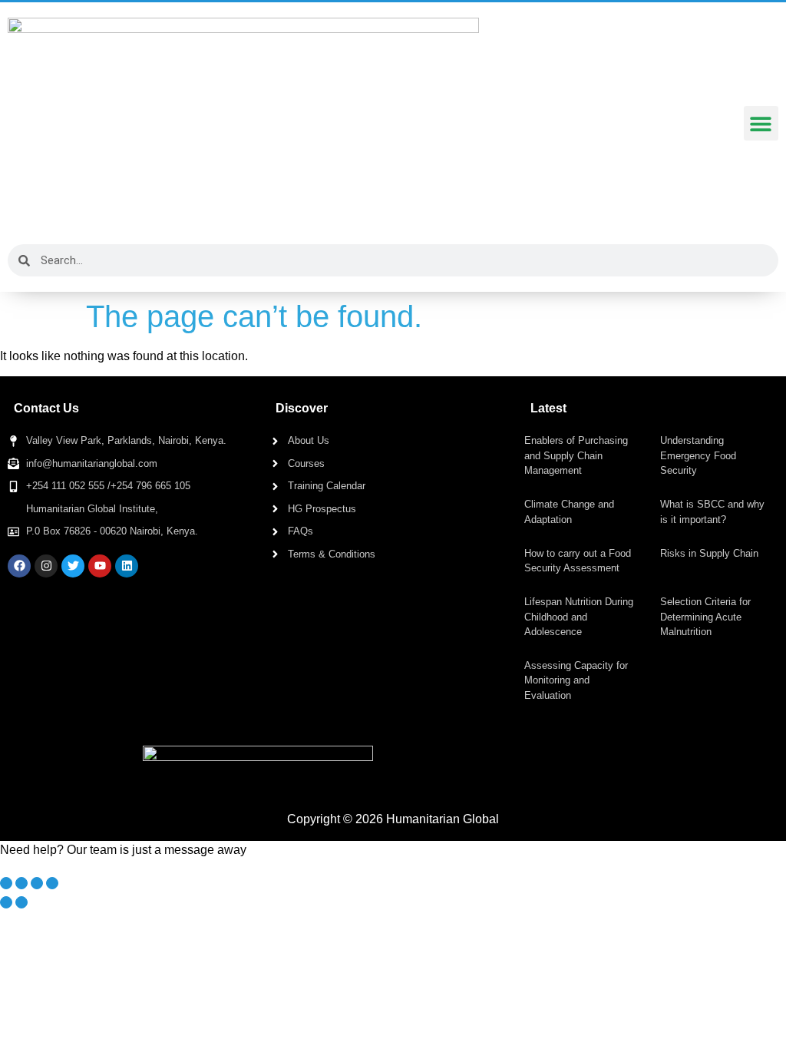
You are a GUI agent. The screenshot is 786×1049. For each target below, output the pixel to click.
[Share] (37, 883)
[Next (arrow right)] (21, 902)
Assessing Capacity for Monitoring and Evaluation (576, 680)
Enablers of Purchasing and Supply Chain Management (576, 455)
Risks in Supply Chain (709, 553)
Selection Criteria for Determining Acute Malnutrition (705, 616)
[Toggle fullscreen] (21, 883)
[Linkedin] (126, 565)
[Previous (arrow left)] (6, 902)
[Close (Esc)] (52, 883)
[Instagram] (46, 565)
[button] (761, 123)
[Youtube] (99, 565)
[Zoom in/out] (6, 883)
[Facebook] (19, 565)
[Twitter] (72, 565)
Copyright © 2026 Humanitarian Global (393, 819)
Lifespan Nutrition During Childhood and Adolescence (578, 616)
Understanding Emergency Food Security (698, 455)
